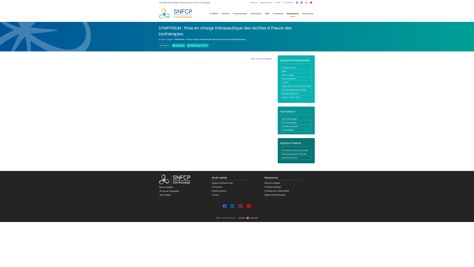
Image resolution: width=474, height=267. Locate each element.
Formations (278, 13)
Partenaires (307, 13)
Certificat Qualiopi (273, 187)
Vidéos (284, 71)
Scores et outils (287, 75)
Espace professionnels (222, 183)
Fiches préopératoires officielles (294, 90)
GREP (267, 13)
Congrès (169, 39)
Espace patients (219, 190)
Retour (165, 45)
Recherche (290, 2)
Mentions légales (272, 183)
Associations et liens (289, 157)
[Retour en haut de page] (469, 264)
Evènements (293, 13)
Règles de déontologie (275, 194)
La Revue (285, 82)
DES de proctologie (289, 119)
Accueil (161, 39)
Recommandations (289, 79)
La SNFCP (214, 13)
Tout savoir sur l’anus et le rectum (295, 150)
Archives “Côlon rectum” (291, 97)
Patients (225, 13)
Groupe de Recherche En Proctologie (296, 86)
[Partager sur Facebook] (297, 2)
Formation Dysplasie (289, 126)
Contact (277, 2)
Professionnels (240, 13)
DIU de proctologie (289, 122)
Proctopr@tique (287, 130)
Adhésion (253, 2)
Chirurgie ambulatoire (290, 93)
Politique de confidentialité (277, 190)
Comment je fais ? (288, 67)
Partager (179, 45)
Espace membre (266, 2)
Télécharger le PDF (198, 45)
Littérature (255, 13)
